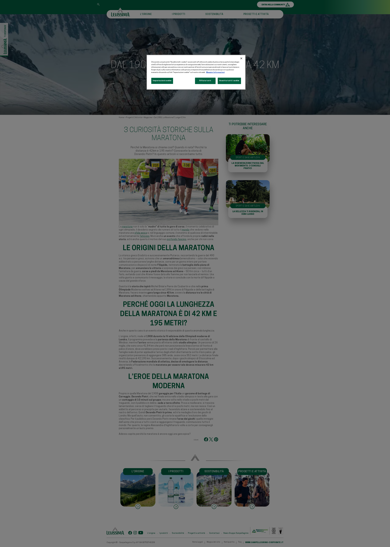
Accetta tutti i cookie (229, 81)
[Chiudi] (241, 58)
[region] (196, 72)
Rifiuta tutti (205, 81)
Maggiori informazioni (215, 72)
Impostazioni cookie (162, 81)
